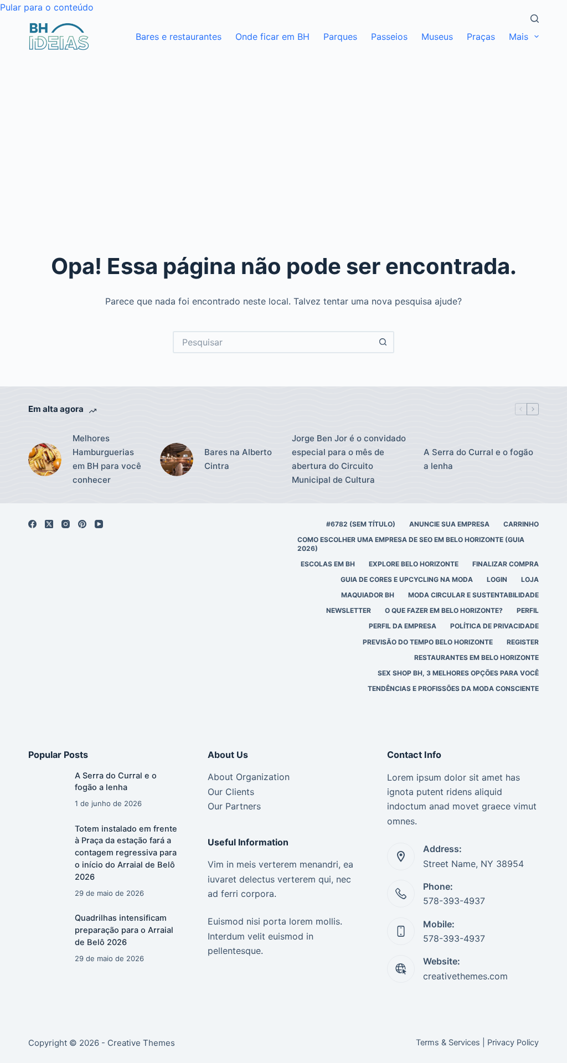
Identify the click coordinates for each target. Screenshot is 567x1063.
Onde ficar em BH (272, 36)
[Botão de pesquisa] (383, 342)
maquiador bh (367, 595)
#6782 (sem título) (360, 524)
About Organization (249, 776)
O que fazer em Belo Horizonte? (444, 610)
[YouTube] (99, 524)
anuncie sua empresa (449, 524)
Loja (530, 579)
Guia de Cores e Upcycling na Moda (407, 579)
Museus (437, 36)
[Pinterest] (82, 524)
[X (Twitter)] (49, 524)
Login (497, 579)
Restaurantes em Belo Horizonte (476, 657)
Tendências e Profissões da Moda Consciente (453, 688)
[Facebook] (32, 524)
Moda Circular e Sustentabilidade (473, 595)
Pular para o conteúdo (47, 7)
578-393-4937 (454, 900)
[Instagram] (65, 524)
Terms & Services (448, 1042)
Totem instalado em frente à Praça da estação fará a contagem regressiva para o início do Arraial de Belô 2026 (126, 853)
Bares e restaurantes (178, 36)
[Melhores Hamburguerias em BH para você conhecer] (44, 459)
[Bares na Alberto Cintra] (176, 459)
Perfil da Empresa (402, 626)
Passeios (389, 36)
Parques (340, 36)
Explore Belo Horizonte (413, 564)
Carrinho (521, 524)
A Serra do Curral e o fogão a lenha (478, 459)
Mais (518, 36)
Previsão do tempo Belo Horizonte (428, 642)
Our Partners (234, 806)
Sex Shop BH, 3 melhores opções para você (458, 673)
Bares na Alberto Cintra (238, 459)
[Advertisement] (283, 133)
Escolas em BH (328, 564)
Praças (481, 36)
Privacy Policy (513, 1042)
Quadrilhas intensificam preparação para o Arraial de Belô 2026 (124, 930)
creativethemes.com (465, 976)
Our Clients (231, 791)
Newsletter (348, 610)
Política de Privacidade (494, 626)
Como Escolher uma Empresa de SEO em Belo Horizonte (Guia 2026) (410, 544)
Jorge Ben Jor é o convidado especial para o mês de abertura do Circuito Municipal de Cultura (349, 458)
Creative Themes (141, 1043)
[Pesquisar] (534, 18)
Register (523, 642)
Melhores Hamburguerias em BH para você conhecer (107, 458)
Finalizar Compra (505, 564)
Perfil (528, 610)
